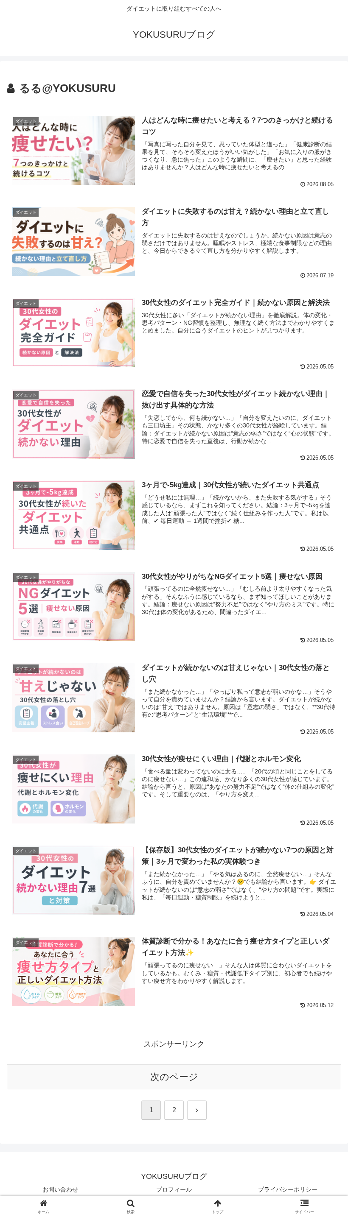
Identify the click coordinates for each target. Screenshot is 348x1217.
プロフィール (174, 1189)
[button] (321, 1114)
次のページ (174, 1077)
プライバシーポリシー (287, 1189)
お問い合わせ (60, 1189)
